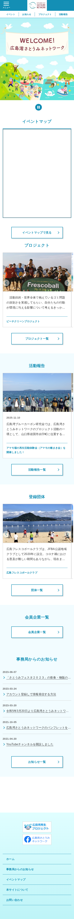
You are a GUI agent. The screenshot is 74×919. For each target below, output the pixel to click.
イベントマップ (37, 121)
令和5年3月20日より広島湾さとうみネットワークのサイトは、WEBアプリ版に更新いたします (37, 711)
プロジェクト (45, 14)
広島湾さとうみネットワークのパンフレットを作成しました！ (38, 728)
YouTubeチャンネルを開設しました (29, 744)
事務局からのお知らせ (20, 869)
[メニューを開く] (6, 5)
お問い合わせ (14, 899)
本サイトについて (17, 889)
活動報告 (63, 14)
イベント (10, 14)
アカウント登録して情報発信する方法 (31, 694)
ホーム (10, 858)
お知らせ (26, 14)
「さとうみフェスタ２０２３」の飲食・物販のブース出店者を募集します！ (38, 678)
